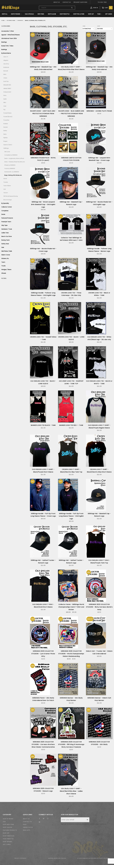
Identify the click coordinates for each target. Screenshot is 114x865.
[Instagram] (48, 819)
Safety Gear (5, 244)
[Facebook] (40, 819)
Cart (107, 8)
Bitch (4, 74)
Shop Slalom (52, 14)
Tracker (5, 182)
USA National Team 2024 (9, 38)
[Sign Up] (87, 819)
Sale (2, 247)
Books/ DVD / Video (7, 46)
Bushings (4, 49)
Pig (4, 109)
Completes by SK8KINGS (10, 155)
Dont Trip (6, 81)
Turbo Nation (7, 185)
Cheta (5, 78)
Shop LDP (91, 14)
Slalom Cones (5, 255)
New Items (41, 14)
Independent (7, 92)
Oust (4, 106)
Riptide (5, 138)
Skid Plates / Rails (6, 251)
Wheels (3, 273)
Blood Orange (7, 200)
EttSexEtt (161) (7, 85)
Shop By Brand (15, 14)
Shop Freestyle (64, 14)
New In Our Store (6, 236)
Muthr (5, 99)
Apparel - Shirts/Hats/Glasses (10, 35)
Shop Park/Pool (8, 836)
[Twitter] (44, 819)
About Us (56, 2)
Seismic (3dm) (7, 145)
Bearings (4, 42)
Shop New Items (8, 824)
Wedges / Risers (6, 269)
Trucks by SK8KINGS (9, 168)
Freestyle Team (6, 222)
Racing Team (5, 240)
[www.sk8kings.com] (10, 7)
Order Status (28, 827)
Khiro (4, 95)
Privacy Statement (20, 858)
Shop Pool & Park (78, 14)
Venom (5, 193)
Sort (98, 26)
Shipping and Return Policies (57, 858)
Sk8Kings (6, 148)
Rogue (5, 141)
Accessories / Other (7, 31)
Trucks (3, 266)
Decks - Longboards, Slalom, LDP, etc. (14, 158)
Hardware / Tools (6, 229)
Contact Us (67, 2)
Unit (4, 189)
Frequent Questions (80, 2)
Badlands (6, 67)
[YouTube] (40, 822)
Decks (3, 214)
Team (98, 14)
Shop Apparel (7, 841)
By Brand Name (6, 53)
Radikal (5, 123)
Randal (5, 127)
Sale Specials (29, 14)
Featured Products (7, 218)
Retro (5, 134)
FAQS (24, 824)
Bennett (5, 71)
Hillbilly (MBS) (7, 88)
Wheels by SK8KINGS (9, 165)
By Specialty (5, 203)
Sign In (95, 8)
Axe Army (6, 64)
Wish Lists (26, 830)
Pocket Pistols (7, 113)
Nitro (4, 102)
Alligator (5, 60)
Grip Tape (4, 225)
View (84, 26)
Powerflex (6, 120)
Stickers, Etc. (5, 258)
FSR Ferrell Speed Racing (10, 196)
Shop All (4, 14)
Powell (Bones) (7, 116)
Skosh (5, 178)
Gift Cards (108, 14)
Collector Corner (6, 207)
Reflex (5, 130)
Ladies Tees (5, 233)
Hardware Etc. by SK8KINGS (11, 172)
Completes (4, 211)
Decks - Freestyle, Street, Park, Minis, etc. (14, 162)
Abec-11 (5, 57)
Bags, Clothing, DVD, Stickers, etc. (13, 175)
